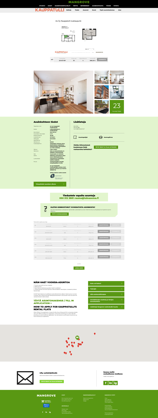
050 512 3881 (77, 127)
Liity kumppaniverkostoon (111, 409)
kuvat (94, 10)
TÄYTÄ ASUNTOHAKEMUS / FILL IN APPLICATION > (54, 302)
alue (119, 10)
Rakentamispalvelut (62, 6)
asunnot (85, 10)
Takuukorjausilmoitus (67, 413)
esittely (68, 10)
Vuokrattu (102, 59)
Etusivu (42, 6)
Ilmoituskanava (108, 408)
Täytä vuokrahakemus (59, 214)
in (110, 383)
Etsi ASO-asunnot (66, 401)
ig (115, 383)
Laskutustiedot (108, 407)
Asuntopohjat (83, 137)
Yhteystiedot (108, 405)
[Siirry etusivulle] (79, 2)
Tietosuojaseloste (109, 413)
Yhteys (116, 6)
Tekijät (84, 401)
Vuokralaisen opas (66, 411)
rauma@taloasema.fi (79, 129)
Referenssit (84, 6)
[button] (95, 334)
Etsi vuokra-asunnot (67, 399)
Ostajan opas (65, 409)
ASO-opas (64, 410)
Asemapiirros (108, 137)
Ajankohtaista (97, 6)
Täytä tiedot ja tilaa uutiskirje (106, 147)
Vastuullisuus (108, 399)
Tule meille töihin (109, 402)
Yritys (75, 6)
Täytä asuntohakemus (107, 10)
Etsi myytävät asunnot (67, 398)
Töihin (108, 6)
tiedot (77, 10)
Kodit (50, 6)
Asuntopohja (103, 225)
